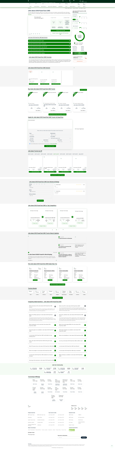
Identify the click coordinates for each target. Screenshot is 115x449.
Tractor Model (60, 208)
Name (48, 205)
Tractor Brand (49, 208)
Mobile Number (60, 205)
